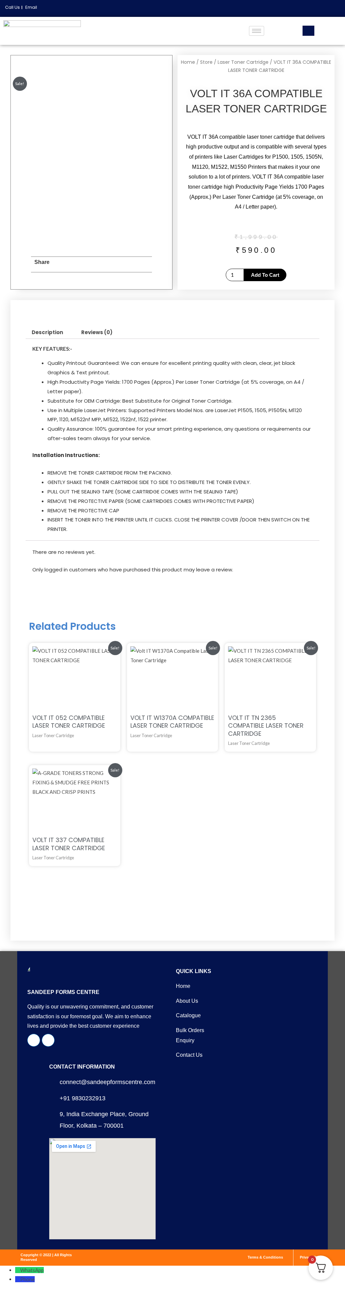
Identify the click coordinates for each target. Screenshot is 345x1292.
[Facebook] (318, 8)
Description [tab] (47, 332)
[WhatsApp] (17, 1270)
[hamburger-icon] (256, 31)
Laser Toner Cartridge (243, 62)
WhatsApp (32, 1270)
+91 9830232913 (82, 1098)
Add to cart (265, 275)
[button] (62, 264)
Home (188, 62)
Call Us (12, 7)
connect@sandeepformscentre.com (107, 1082)
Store (206, 62)
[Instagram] (340, 8)
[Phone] (17, 1279)
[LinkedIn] (329, 8)
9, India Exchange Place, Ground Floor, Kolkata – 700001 (104, 1120)
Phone (27, 1279)
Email (31, 7)
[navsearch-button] (308, 31)
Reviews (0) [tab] (97, 332)
